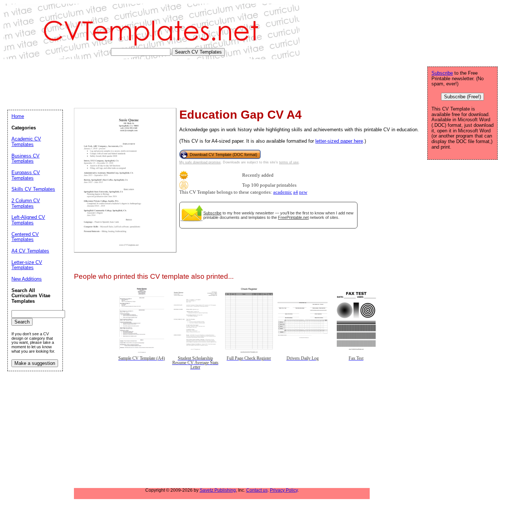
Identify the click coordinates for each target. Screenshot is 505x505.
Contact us (257, 490)
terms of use (289, 162)
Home (17, 116)
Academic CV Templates (26, 141)
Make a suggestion (34, 363)
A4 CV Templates (30, 251)
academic (282, 192)
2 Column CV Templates (25, 203)
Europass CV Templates (25, 175)
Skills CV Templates (33, 189)
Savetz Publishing (218, 490)
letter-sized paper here (339, 141)
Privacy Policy (284, 490)
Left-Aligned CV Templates (28, 220)
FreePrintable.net (293, 217)
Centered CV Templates (25, 237)
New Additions (26, 279)
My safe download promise (200, 162)
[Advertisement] (138, 83)
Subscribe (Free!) (462, 96)
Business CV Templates (25, 158)
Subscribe (212, 213)
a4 (295, 192)
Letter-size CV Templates (26, 265)
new (303, 192)
